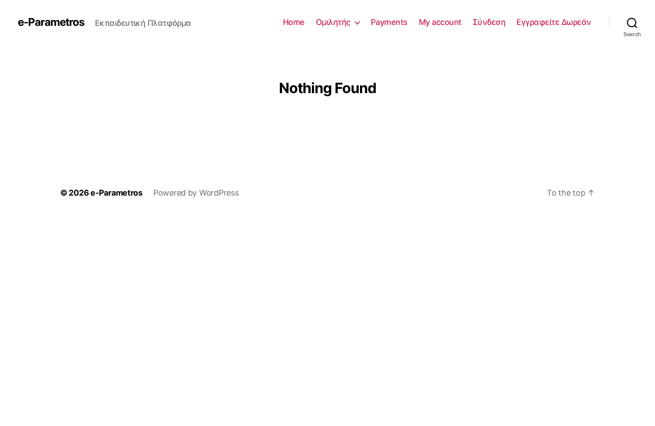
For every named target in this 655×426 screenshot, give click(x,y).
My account (442, 22)
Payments (392, 22)
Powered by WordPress (198, 192)
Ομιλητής (337, 22)
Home (298, 22)
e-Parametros (52, 22)
